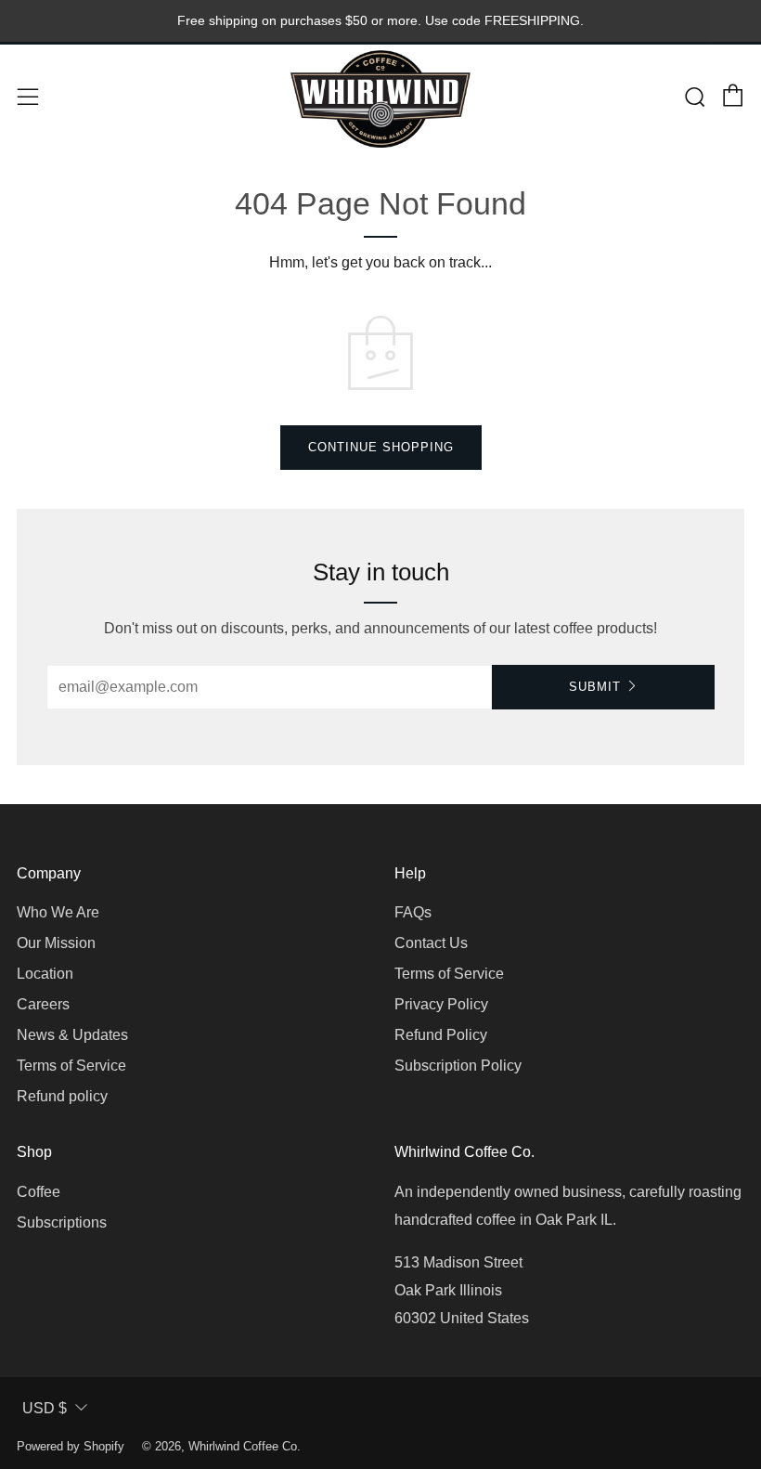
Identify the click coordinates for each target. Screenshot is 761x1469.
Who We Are (58, 912)
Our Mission (56, 943)
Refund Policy (440, 1035)
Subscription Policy (458, 1065)
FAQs (413, 912)
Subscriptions (62, 1222)
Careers (43, 1004)
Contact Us (431, 943)
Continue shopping (381, 447)
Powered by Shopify (70, 1446)
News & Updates (72, 1035)
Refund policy (62, 1096)
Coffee (38, 1192)
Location (45, 974)
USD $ (44, 1408)
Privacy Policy (441, 1004)
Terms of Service (71, 1065)
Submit (595, 687)
